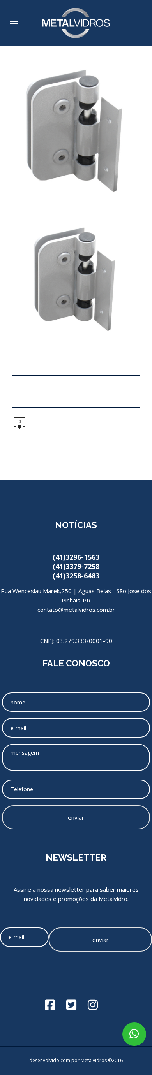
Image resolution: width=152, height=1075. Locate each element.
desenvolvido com (50, 1060)
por (76, 1060)
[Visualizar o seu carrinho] (138, 20)
